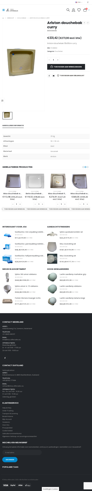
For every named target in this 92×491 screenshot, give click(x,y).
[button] (4, 10)
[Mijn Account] (73, 10)
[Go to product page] (12, 181)
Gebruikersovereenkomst (11, 433)
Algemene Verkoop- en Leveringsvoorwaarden (19, 436)
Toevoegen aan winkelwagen (68, 67)
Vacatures (6, 422)
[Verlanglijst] (79, 10)
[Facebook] (87, 2)
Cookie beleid (7, 431)
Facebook (49, 76)
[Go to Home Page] (3, 18)
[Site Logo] (12, 10)
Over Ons (5, 425)
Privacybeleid (7, 428)
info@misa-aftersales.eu (11, 339)
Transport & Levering (10, 413)
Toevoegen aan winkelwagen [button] (16, 209)
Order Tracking (7, 411)
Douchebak (59, 51)
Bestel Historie (7, 416)
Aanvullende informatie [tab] (13, 125)
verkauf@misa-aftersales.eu (13, 386)
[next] (88, 22)
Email (53, 76)
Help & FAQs (6, 408)
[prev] (84, 22)
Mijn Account (7, 419)
